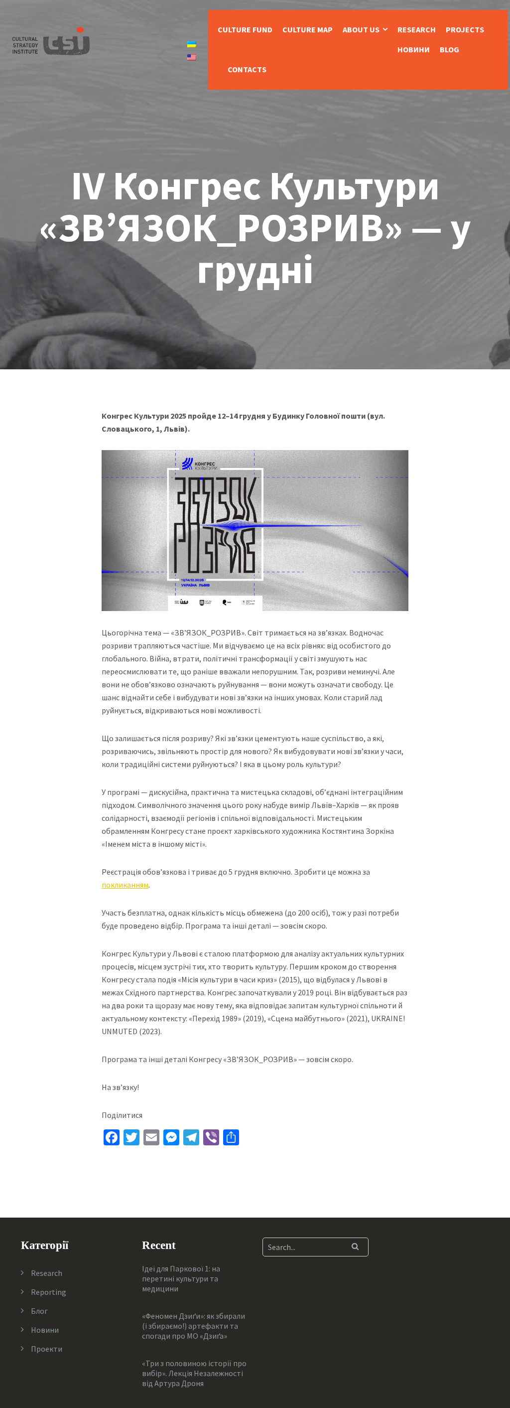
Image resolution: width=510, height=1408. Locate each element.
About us (361, 29)
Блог (39, 1311)
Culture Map (307, 29)
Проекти (46, 1349)
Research (416, 29)
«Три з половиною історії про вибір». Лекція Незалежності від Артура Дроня (194, 1373)
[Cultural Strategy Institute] (51, 40)
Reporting (48, 1292)
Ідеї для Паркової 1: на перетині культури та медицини (181, 1278)
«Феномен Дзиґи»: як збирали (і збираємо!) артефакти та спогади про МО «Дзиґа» (193, 1326)
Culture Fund (245, 29)
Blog (449, 49)
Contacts (247, 69)
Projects (465, 29)
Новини (413, 49)
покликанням (125, 885)
